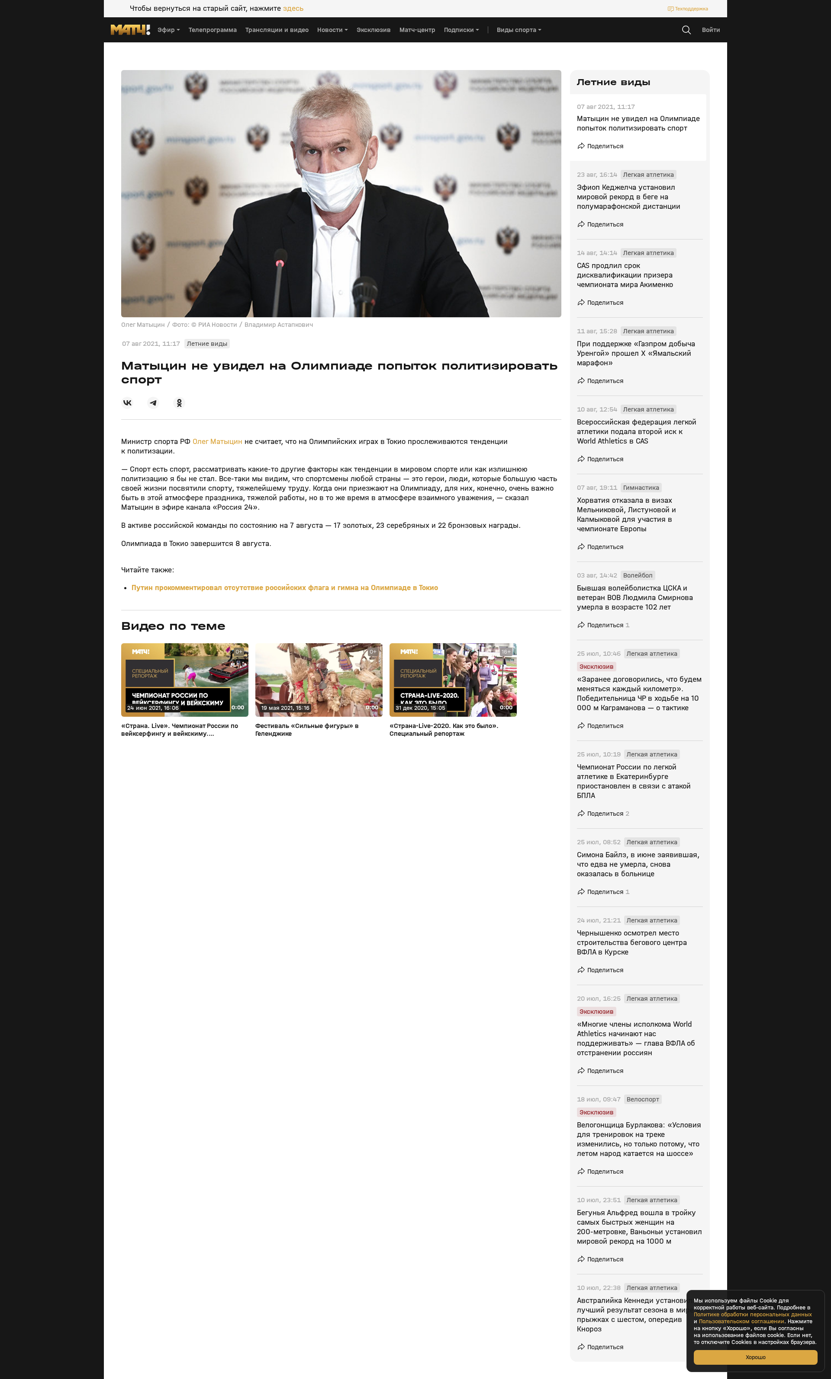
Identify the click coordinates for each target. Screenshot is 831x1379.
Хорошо (756, 1357)
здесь (293, 8)
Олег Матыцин (217, 441)
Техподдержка (691, 8)
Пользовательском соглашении (741, 1321)
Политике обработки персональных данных (753, 1314)
